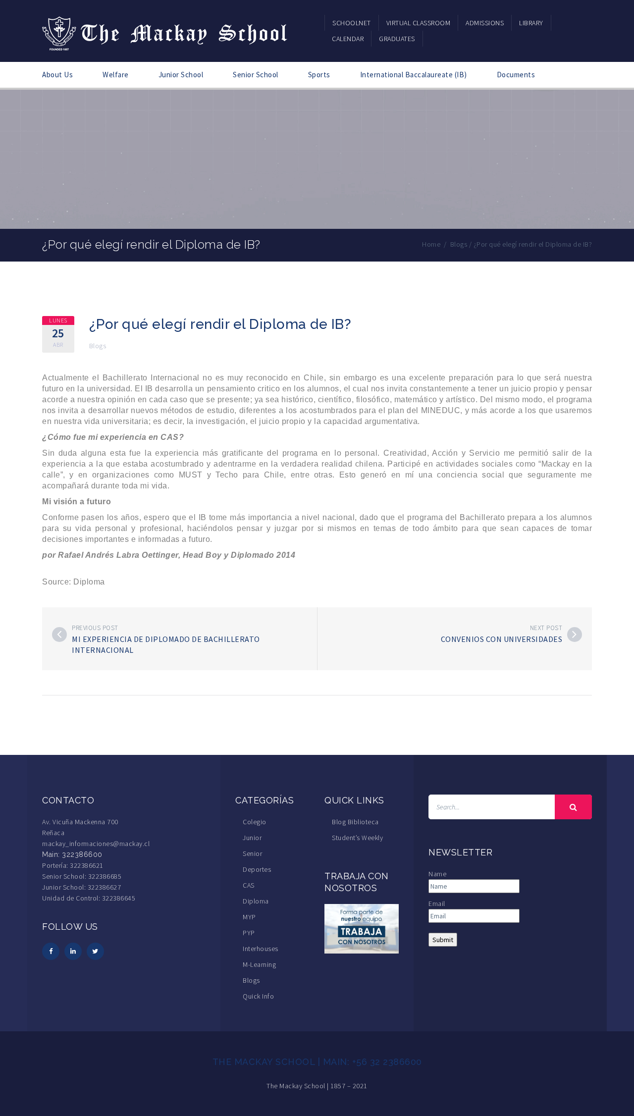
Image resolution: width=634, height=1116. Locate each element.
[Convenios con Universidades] (574, 634)
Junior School (181, 74)
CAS (249, 885)
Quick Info (258, 996)
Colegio (254, 821)
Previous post (95, 628)
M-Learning (259, 964)
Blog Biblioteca (355, 821)
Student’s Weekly (357, 837)
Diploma (256, 901)
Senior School (255, 74)
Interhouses (260, 948)
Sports (319, 74)
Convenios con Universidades (502, 639)
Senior (252, 853)
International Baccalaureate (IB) (413, 74)
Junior (252, 837)
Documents (516, 74)
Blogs (97, 345)
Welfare (116, 74)
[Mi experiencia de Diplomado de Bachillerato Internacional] (59, 634)
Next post (546, 628)
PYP (249, 932)
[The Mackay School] (166, 31)
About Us (57, 74)
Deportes (257, 869)
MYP (249, 916)
